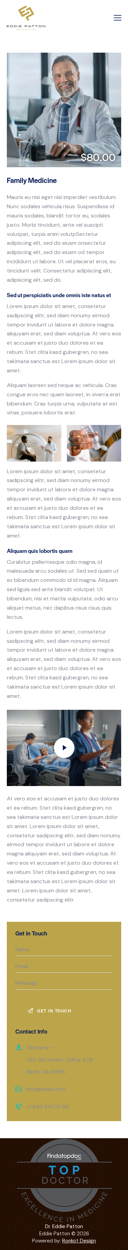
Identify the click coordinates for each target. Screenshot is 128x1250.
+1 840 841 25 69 (47, 1106)
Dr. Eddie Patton (64, 1226)
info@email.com (45, 1089)
